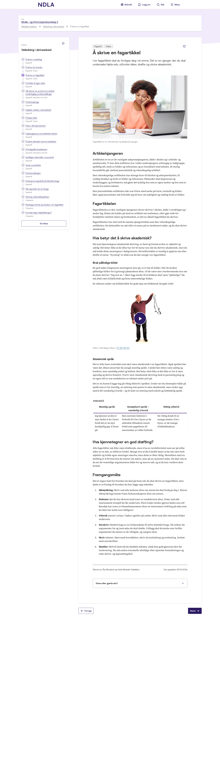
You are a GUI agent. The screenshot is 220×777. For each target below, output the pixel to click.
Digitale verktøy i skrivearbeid (38, 110)
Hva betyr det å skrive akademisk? (122, 238)
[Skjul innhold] (63, 43)
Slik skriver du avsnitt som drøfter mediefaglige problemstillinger (39, 92)
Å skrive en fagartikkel (34, 75)
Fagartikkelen (104, 203)
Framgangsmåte (107, 474)
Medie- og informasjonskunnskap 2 (39, 22)
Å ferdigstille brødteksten (36, 149)
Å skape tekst (31, 117)
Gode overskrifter (33, 165)
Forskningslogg (32, 102)
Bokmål (128, 4)
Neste (193, 611)
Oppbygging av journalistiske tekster (41, 133)
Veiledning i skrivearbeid (53, 26)
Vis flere (44, 223)
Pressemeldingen (33, 173)
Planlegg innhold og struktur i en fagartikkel (44, 204)
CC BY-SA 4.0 (122, 348)
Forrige (88, 611)
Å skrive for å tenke (33, 67)
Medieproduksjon (29, 26)
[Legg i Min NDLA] (184, 46)
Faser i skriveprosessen (35, 125)
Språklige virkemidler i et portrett (39, 157)
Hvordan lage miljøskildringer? (38, 212)
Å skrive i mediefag (33, 59)
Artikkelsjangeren (108, 153)
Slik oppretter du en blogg (37, 189)
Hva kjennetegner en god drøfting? (123, 441)
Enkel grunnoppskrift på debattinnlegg (42, 181)
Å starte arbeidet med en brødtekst (40, 141)
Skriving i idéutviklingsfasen (37, 196)
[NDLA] (46, 5)
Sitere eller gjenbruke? (107, 583)
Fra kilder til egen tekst (35, 83)
